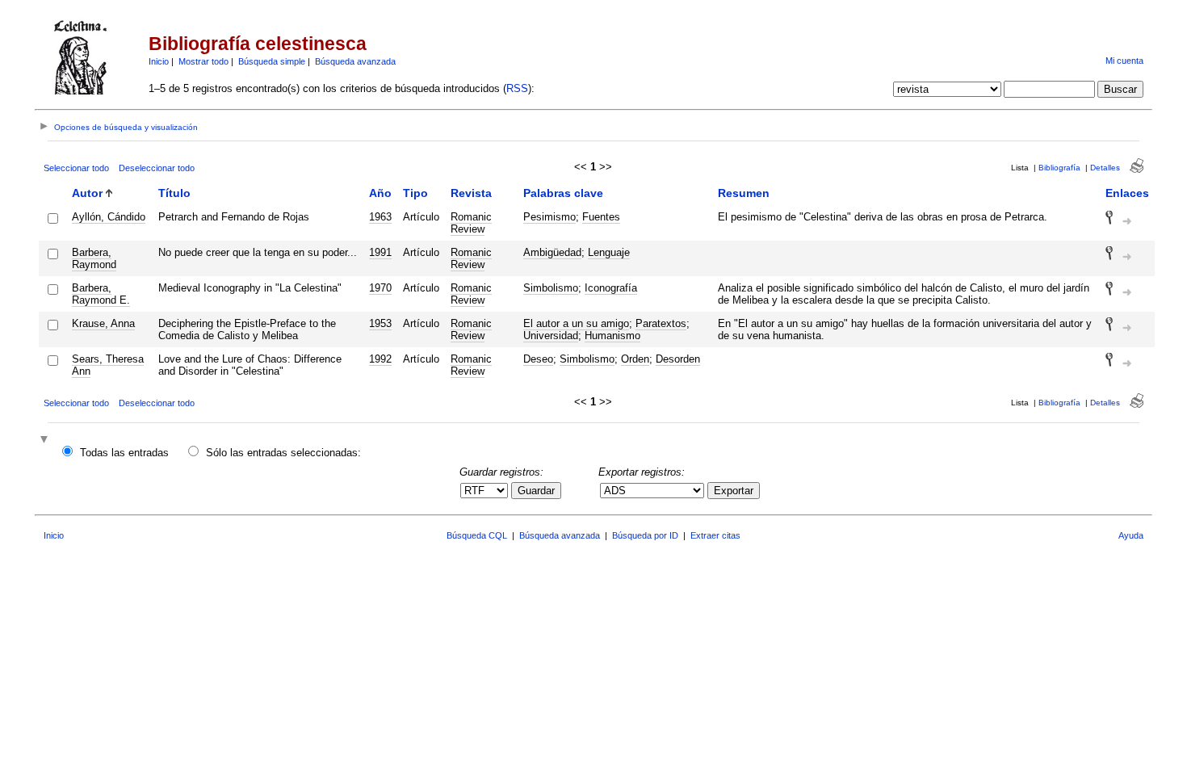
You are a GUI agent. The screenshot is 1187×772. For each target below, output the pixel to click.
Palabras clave (563, 193)
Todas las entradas (124, 453)
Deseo (538, 359)
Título (174, 193)
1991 (380, 252)
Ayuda (1130, 535)
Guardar (536, 491)
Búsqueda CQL (477, 535)
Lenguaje (609, 252)
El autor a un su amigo (576, 323)
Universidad (550, 335)
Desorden (678, 359)
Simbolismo (550, 288)
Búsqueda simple (271, 61)
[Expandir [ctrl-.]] (46, 440)
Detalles (1105, 167)
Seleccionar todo (76, 168)
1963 (380, 217)
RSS (517, 88)
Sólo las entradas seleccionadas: (283, 453)
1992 (380, 359)
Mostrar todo (203, 61)
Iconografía (611, 288)
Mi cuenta (1124, 60)
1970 (380, 288)
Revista (471, 193)
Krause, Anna (103, 323)
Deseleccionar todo (157, 168)
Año (380, 193)
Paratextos (660, 323)
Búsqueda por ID (645, 535)
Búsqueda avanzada (355, 61)
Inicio (159, 61)
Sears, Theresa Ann (108, 365)
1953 (380, 323)
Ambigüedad (552, 252)
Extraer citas (715, 535)
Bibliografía (1059, 167)
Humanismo (612, 335)
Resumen (744, 193)
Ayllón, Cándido (108, 217)
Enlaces (1127, 193)
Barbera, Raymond (94, 258)
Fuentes (601, 217)
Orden (635, 359)
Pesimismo (549, 217)
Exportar (733, 491)
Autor (87, 193)
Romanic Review (471, 223)
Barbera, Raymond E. (101, 294)
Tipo (415, 193)
